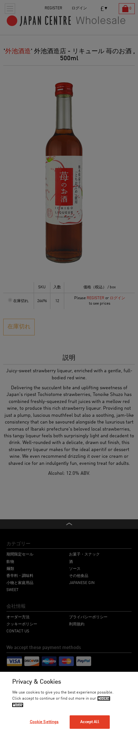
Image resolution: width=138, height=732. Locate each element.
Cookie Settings (44, 722)
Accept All (89, 722)
